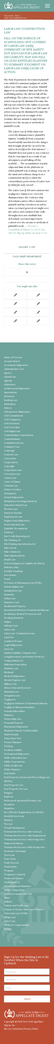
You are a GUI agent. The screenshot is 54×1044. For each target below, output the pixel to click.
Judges (7, 621)
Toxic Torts (10, 859)
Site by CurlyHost (13, 1028)
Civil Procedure (12, 427)
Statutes (8, 820)
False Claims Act (12, 551)
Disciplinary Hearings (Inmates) (20, 501)
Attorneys (9, 396)
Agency (8, 373)
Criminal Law (11, 485)
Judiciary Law (11, 625)
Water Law (9, 921)
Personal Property (13, 722)
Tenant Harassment (14, 827)
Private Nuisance (13, 742)
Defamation (10, 493)
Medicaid (8, 672)
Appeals (8, 380)
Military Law (10, 684)
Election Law (11, 509)
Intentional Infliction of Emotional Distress (26, 610)
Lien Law (9, 649)
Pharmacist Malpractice (16, 726)
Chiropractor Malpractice (17, 411)
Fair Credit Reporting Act (17, 536)
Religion (8, 792)
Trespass (8, 870)
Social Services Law (14, 816)
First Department (30, 256)
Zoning (8, 929)
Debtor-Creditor (12, 489)
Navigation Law (12, 695)
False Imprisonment (14, 555)
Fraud (7, 579)
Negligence (10, 699)
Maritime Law (11, 668)
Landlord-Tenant (13, 641)
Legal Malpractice (13, 645)
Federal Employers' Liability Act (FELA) (24, 563)
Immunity (9, 594)
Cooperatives (11, 462)
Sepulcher (9, 808)
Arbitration (9, 384)
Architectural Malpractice (17, 388)
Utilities (8, 901)
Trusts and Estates (13, 878)
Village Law (10, 917)
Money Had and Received (17, 687)
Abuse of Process (13, 357)
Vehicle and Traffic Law (16, 905)
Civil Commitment (13, 415)
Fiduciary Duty (11, 567)
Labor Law (9, 629)
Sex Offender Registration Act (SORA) (23, 812)
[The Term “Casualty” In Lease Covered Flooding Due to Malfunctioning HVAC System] (38, 321)
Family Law (10, 559)
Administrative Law (14, 369)
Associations (10, 392)
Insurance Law (11, 602)
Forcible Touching (13, 571)
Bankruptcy (10, 404)
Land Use (9, 637)
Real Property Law (13, 785)
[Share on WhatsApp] (27, 272)
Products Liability (13, 750)
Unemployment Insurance (17, 886)
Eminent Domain (13, 512)
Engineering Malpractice (17, 520)
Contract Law (11, 454)
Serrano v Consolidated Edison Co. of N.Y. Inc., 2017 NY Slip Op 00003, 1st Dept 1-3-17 (27, 230)
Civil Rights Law (12, 431)
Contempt (9, 450)
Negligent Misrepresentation (19, 707)
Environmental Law (14, 524)
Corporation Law (13, 470)
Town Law (9, 855)
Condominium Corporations (18, 435)
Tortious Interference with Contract (23, 831)
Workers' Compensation (16, 925)
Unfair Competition (14, 890)
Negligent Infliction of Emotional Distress (25, 703)
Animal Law (10, 376)
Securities (9, 804)
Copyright (9, 466)
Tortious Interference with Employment (25, 835)
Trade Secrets (11, 862)
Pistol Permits (11, 734)
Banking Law (10, 400)
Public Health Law (13, 765)
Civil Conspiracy (12, 419)
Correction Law (12, 474)
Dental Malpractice (14, 497)
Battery (8, 408)
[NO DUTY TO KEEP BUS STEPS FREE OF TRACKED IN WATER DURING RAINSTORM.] (15, 321)
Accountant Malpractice (16, 365)
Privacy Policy (31, 1028)
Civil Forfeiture (12, 423)
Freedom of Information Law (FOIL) (23, 582)
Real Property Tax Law (16, 789)
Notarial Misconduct (14, 711)
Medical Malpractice (14, 676)
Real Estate (10, 773)
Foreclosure (10, 575)
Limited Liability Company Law (20, 652)
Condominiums (12, 439)
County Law (10, 477)
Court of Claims (12, 481)
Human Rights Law (13, 586)
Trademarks (10, 866)
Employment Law (13, 516)
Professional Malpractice (17, 754)
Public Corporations (14, 761)
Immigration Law (13, 590)
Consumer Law (12, 446)
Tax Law (8, 824)
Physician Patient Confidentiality (21, 730)
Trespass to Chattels (14, 874)
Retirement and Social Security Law (22, 800)
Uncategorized (11, 882)
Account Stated (12, 361)
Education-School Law (15, 505)
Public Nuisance (12, 769)
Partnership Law (12, 719)
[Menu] (46, 6)
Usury (7, 897)
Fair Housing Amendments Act (19, 544)
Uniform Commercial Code (18, 894)
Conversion (10, 458)
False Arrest (10, 547)
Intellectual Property (15, 606)
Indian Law (10, 598)
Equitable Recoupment (16, 528)
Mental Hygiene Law (15, 680)
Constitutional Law (14, 443)
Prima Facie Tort (12, 738)
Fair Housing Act (12, 540)
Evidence (9, 532)
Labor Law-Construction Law (24, 30)
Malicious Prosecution (15, 664)
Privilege (8, 746)
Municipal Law (11, 691)
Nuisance (9, 715)
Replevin (8, 796)
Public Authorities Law (15, 757)
